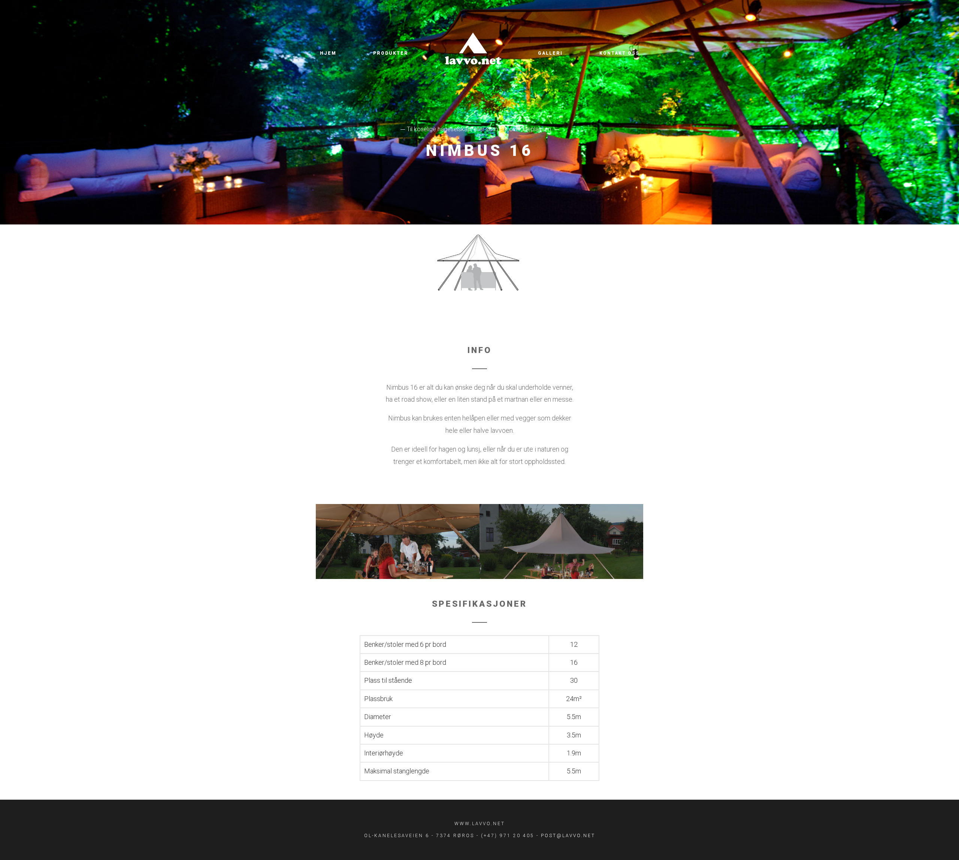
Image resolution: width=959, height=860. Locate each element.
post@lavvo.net (568, 835)
